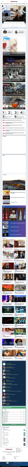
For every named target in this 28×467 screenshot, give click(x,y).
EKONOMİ (11, 3)
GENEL (5, 111)
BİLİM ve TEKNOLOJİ (6, 3)
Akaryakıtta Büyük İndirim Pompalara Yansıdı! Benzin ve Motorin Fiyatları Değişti (19, 326)
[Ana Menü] (2, 1)
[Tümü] (3, 240)
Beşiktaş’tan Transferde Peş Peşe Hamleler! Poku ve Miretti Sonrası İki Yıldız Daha (19, 315)
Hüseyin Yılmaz (8, 373)
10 (16, 22)
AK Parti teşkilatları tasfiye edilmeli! (10, 394)
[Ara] (25, 1)
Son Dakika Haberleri (19, 451)
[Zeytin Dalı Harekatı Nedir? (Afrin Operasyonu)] (6, 197)
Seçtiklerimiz (7, 404)
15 (23, 22)
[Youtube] (10, 454)
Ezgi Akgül (7, 380)
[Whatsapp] (11, 454)
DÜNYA (17, 111)
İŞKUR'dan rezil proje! (9, 32)
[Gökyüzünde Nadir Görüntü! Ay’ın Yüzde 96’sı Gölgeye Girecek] (8, 320)
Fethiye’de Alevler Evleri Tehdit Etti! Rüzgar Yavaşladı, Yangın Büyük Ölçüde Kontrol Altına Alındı (8, 293)
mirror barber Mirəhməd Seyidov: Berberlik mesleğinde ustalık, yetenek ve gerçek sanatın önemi (12, 113)
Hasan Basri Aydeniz (9, 383)
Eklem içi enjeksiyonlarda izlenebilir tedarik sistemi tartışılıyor (13, 120)
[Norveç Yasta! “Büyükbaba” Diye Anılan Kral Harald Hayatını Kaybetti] (8, 276)
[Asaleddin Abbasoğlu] (4, 367)
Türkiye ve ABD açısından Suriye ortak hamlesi (11, 384)
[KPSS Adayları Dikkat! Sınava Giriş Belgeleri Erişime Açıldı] (8, 331)
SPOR (14, 3)
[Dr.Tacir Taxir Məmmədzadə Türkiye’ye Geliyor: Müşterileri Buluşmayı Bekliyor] (20, 342)
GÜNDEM (2, 3)
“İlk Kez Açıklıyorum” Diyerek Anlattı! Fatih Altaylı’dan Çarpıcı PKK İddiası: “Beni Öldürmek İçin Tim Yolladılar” (7, 304)
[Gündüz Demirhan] (4, 400)
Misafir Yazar (8, 390)
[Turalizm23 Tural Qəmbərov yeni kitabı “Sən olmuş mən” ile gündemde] (20, 353)
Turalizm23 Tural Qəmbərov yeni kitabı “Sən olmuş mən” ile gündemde (9, 117)
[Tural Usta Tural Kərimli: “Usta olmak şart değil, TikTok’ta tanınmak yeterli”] (8, 353)
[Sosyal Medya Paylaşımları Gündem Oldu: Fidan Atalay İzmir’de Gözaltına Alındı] (20, 266)
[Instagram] (8, 454)
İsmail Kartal (8, 403)
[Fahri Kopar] (4, 377)
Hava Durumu (18, 448)
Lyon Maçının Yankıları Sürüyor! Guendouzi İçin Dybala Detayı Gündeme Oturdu (20, 337)
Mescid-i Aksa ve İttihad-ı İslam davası (11, 364)
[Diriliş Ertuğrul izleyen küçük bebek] (5, 234)
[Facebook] (6, 454)
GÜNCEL (23, 111)
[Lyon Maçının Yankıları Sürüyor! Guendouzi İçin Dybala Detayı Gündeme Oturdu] (20, 331)
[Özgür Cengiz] (4, 387)
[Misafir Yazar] (4, 390)
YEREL (3, 459)
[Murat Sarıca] (4, 397)
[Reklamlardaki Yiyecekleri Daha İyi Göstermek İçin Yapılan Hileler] (6, 192)
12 (19, 22)
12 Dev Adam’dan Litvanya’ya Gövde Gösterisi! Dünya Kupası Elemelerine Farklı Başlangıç (19, 282)
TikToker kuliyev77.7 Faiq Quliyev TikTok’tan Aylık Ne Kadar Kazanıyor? (24, 113)
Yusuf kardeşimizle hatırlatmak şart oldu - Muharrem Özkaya (21, 32)
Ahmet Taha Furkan (8, 363)
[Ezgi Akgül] (4, 380)
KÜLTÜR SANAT (23, 3)
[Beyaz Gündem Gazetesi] (14, 1)
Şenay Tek (7, 393)
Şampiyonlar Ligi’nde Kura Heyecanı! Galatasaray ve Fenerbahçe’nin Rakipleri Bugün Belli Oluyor (8, 348)
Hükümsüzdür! (8, 371)
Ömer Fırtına (8, 370)
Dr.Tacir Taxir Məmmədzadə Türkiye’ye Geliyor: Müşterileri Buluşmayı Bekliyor (20, 117)
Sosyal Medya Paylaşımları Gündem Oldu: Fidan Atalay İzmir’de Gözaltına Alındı (19, 272)
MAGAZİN (4, 136)
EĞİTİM (20, 3)
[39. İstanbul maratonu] (6, 202)
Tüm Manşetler (19, 450)
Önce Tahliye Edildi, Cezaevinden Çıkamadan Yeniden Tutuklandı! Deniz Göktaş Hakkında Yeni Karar (7, 272)
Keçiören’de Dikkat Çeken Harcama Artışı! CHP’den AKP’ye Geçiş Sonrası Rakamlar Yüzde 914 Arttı (19, 304)
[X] (7, 454)
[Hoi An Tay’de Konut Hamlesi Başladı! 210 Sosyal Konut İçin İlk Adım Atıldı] (20, 287)
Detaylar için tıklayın (14, 424)
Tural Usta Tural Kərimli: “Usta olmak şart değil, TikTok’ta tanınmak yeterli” (5, 113)
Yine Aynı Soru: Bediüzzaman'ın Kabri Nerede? (12, 374)
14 (22, 22)
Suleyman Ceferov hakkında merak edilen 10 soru (18, 113)
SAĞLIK (17, 3)
